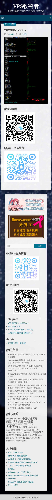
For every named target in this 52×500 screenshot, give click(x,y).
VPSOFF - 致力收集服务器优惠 (19, 466)
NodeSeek (12, 479)
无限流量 (27, 430)
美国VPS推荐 (13, 435)
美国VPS (38, 432)
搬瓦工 (24, 427)
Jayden (11, 34)
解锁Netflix (10, 438)
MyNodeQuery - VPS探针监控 (19, 472)
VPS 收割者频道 (14, 326)
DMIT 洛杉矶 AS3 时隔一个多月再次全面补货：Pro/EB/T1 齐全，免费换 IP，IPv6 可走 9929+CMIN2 (26, 368)
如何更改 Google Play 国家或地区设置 (22, 408)
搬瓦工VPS (33, 427)
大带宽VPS (13, 426)
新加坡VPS (19, 430)
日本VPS (36, 430)
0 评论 (24, 34)
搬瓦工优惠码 (10, 430)
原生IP (20, 424)
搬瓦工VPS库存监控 (15, 453)
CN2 (7, 419)
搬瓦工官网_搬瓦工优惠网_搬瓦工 (20, 482)
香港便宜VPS (10, 441)
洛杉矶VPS (28, 433)
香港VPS (20, 438)
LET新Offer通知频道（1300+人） (20, 333)
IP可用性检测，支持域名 (17, 343)
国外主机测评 (13, 485)
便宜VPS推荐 (25, 421)
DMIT (19, 419)
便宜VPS (11, 421)
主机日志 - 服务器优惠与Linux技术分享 (22, 462)
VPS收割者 (26, 6)
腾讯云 (40, 435)
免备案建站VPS (11, 424)
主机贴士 (11, 469)
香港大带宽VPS (21, 441)
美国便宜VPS (29, 435)
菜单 (2, 18)
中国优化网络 (30, 418)
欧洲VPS (19, 433)
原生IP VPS (28, 424)
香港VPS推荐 (33, 438)
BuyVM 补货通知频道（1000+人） (21, 330)
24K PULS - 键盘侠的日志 (17, 456)
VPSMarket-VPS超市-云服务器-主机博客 (23, 475)
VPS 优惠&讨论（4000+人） (18, 323)
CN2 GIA (13, 419)
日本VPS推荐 (11, 433)
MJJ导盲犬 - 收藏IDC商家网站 (19, 459)
